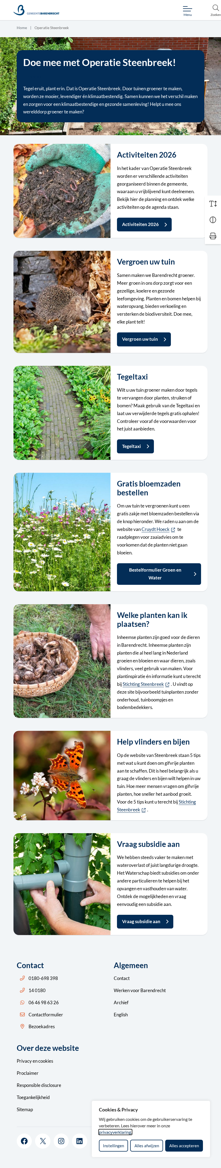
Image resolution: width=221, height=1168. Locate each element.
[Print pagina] (213, 236)
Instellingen (113, 1145)
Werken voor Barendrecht (140, 990)
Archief (121, 1002)
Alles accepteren (184, 1145)
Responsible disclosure (39, 1085)
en (35, 1061)
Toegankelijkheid (33, 1097)
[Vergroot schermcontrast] (213, 220)
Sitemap (25, 1109)
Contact (122, 978)
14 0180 (37, 990)
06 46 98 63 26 (44, 1002)
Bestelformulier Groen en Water (155, 573)
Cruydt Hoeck (159, 529)
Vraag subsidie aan (141, 921)
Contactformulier (46, 1014)
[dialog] (151, 1129)
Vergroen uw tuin (140, 339)
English (121, 1014)
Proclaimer (28, 1073)
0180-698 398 (43, 978)
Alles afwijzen (146, 1145)
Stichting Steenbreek (147, 684)
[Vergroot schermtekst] (213, 204)
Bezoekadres (42, 1026)
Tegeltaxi (131, 446)
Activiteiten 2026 (140, 224)
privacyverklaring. (115, 1132)
